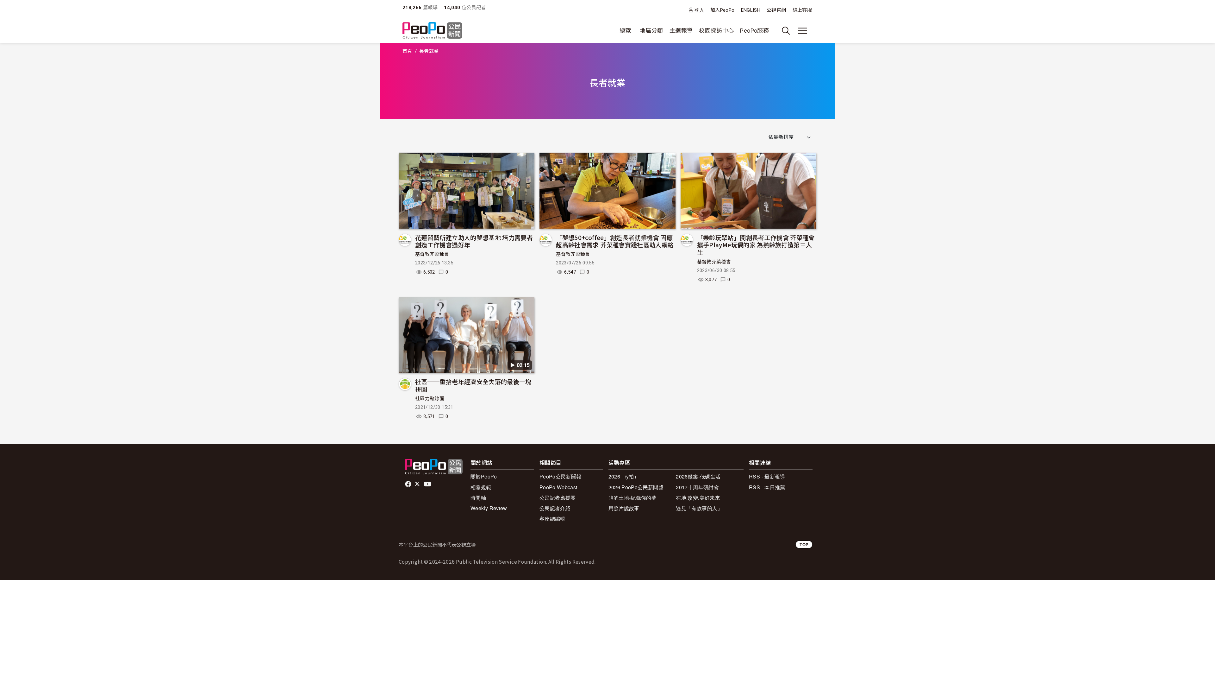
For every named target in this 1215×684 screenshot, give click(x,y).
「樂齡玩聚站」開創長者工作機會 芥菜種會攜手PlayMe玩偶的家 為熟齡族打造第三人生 (756, 245)
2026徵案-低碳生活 (698, 476)
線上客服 (802, 10)
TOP (804, 545)
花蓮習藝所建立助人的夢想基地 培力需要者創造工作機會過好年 (474, 241)
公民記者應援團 (557, 497)
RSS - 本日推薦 (767, 487)
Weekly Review (488, 508)
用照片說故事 (623, 508)
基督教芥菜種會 (432, 254)
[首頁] (432, 31)
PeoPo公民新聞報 (560, 476)
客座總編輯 (552, 518)
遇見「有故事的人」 (699, 508)
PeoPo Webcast (558, 487)
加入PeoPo (722, 10)
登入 (699, 10)
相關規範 (480, 487)
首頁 (407, 51)
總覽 (625, 30)
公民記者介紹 (554, 508)
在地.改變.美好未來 (698, 497)
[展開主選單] (802, 30)
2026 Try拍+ (622, 476)
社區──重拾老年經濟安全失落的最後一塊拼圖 (473, 385)
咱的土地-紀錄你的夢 (632, 497)
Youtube (428, 484)
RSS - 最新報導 (767, 476)
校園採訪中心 (716, 30)
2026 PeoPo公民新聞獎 (636, 487)
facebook (408, 484)
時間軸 (478, 497)
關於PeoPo (483, 476)
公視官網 (776, 10)
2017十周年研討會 (697, 487)
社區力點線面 (429, 399)
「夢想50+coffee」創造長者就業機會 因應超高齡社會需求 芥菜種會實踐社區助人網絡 (615, 241)
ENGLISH (751, 10)
